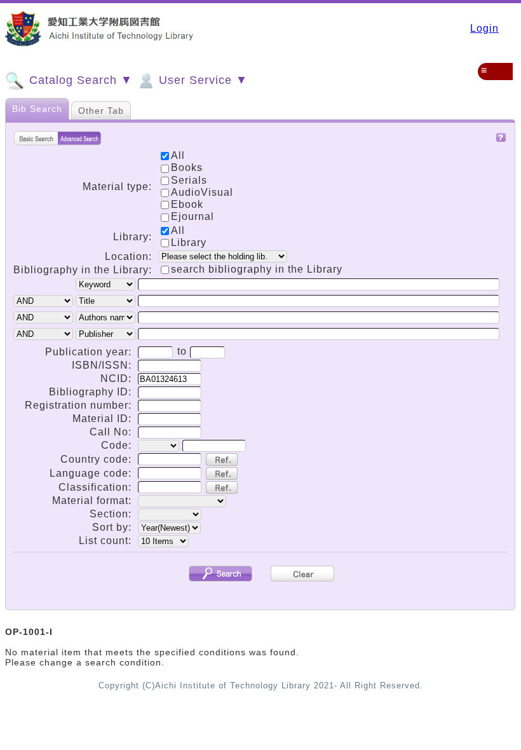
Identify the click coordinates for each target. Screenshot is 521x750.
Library (188, 242)
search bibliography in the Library (256, 269)
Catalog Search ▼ (79, 80)
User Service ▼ (201, 80)
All (178, 230)
